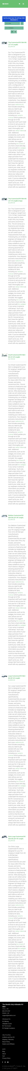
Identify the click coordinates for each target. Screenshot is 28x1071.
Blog (3, 1051)
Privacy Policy (6, 1058)
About (4, 1053)
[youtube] (7, 1062)
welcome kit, (19, 104)
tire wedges (22, 148)
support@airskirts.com (9, 1015)
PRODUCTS (6, 1019)
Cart (3, 1056)
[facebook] (2, 1062)
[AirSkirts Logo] (5, 4)
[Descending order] (22, 23)
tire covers (19, 144)
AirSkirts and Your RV (8, 1037)
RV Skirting (5, 1021)
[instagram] (5, 1062)
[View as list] (15, 31)
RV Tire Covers (6, 1026)
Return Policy (6, 1041)
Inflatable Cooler (7, 1023)
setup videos (19, 130)
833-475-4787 (6, 1011)
